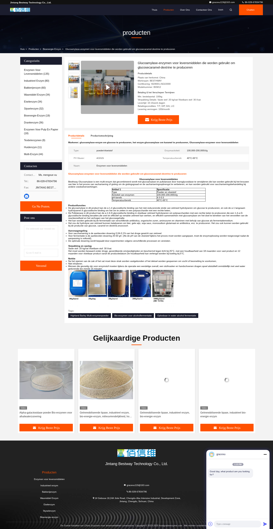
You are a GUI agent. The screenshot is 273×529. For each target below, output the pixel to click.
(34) (37, 94)
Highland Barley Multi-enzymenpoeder (89, 315)
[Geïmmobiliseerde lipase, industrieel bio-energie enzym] (227, 380)
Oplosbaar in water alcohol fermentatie (176, 315)
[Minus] (265, 454)
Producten (169, 10)
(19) (37, 115)
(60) (35, 87)
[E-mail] (26, 196)
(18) (41, 131)
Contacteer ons (204, 10)
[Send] (265, 523)
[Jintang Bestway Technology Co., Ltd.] (20, 10)
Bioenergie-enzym (52, 49)
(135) (36, 72)
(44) (33, 154)
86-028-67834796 (253, 2)
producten (34, 49)
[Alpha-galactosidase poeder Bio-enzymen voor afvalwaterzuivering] (46, 380)
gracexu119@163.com (223, 2)
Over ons (185, 10)
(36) (33, 122)
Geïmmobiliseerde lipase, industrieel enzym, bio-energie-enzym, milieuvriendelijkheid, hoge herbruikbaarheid (106, 414)
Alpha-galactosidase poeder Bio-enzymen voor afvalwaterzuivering (45, 414)
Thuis (154, 10)
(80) (36, 80)
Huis (22, 49)
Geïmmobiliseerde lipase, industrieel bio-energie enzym (223, 414)
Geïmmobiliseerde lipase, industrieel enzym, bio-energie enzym (165, 414)
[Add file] (210, 523)
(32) (33, 108)
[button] (23, 387)
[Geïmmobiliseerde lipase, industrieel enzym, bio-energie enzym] (166, 380)
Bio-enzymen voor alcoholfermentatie (133, 315)
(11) (33, 147)
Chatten (251, 10)
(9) (34, 140)
